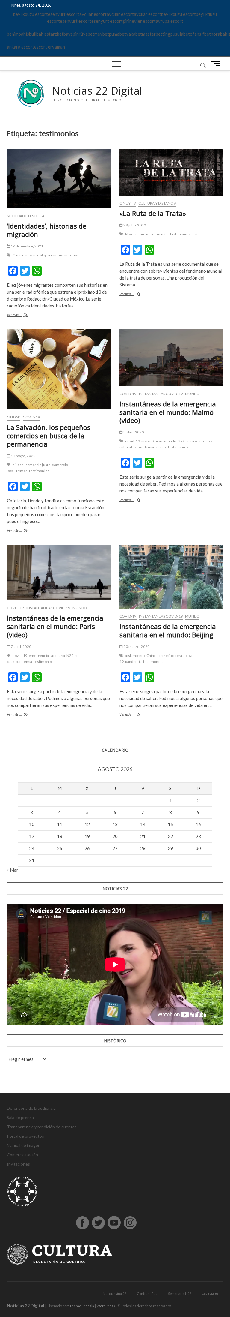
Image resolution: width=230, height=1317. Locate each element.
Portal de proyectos (25, 1136)
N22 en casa (188, 441)
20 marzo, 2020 (136, 646)
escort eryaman (49, 46)
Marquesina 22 (114, 1293)
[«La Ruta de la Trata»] (171, 172)
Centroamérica (25, 255)
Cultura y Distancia (157, 203)
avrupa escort (169, 21)
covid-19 (132, 441)
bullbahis (38, 34)
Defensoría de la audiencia (31, 1108)
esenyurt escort (63, 14)
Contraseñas (147, 1293)
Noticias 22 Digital (97, 90)
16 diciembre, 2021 (26, 246)
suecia (161, 447)
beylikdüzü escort (30, 14)
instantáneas (152, 441)
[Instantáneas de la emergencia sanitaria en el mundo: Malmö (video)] (171, 357)
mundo (170, 441)
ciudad (18, 464)
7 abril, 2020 (20, 646)
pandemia (146, 447)
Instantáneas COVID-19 (161, 393)
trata (195, 234)
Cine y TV (127, 203)
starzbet (55, 34)
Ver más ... (23, 315)
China (151, 655)
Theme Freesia (81, 1306)
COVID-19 (31, 417)
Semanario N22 (179, 1293)
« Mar (12, 870)
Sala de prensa (20, 1117)
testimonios (68, 255)
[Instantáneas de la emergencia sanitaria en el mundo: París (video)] (59, 572)
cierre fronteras (171, 655)
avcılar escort (93, 14)
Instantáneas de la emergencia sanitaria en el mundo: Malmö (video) (167, 412)
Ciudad (13, 417)
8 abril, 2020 (133, 432)
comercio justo (38, 464)
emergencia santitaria (47, 655)
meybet (101, 34)
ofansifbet (200, 34)
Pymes (22, 470)
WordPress (105, 1306)
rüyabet (86, 34)
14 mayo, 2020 (22, 455)
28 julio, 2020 (134, 225)
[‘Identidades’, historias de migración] (59, 178)
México (131, 234)
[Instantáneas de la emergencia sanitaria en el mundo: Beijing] (171, 577)
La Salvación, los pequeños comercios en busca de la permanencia (48, 435)
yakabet (134, 34)
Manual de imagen (23, 1145)
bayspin (71, 34)
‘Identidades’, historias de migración (46, 230)
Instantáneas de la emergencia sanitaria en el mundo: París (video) (55, 626)
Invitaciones (18, 1163)
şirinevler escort (139, 21)
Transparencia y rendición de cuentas (42, 1126)
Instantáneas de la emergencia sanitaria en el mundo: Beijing (167, 630)
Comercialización (22, 1154)
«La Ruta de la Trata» (152, 213)
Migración (48, 255)
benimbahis (18, 34)
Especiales (210, 1293)
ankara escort (20, 46)
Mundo (192, 393)
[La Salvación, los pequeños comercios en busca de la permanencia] (59, 369)
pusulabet (180, 34)
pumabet (117, 34)
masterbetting (156, 34)
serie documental (154, 234)
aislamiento (135, 655)
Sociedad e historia (25, 216)
